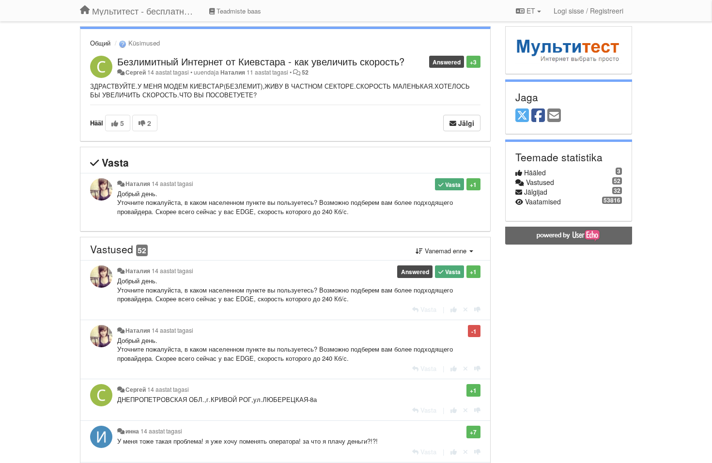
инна (132, 431)
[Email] (554, 116)
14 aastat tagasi (172, 183)
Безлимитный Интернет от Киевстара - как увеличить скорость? (260, 61)
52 (305, 72)
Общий (100, 42)
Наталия (233, 72)
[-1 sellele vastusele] (477, 309)
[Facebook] (538, 116)
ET (531, 10)
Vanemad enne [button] (445, 250)
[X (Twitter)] (522, 116)
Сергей (135, 72)
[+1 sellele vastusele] (453, 309)
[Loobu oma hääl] (465, 309)
